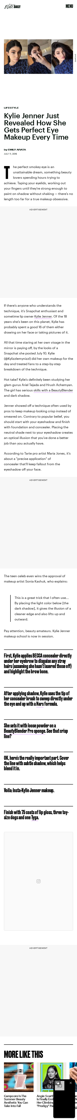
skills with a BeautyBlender (53, 390)
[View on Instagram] (38, 881)
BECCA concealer (46, 655)
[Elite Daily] (12, 6)
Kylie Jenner (43, 316)
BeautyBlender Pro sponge (24, 731)
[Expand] (57, 1083)
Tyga (34, 817)
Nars (40, 704)
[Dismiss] (71, 1083)
